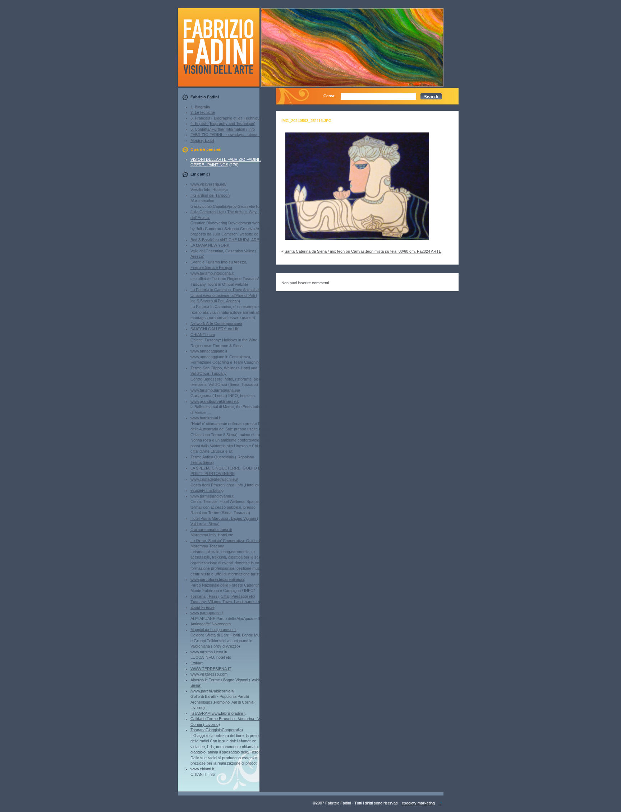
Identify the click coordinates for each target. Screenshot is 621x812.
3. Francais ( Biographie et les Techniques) (227, 118)
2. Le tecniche (202, 112)
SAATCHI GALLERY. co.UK (214, 329)
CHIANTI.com (202, 334)
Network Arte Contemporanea (216, 323)
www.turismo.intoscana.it (212, 273)
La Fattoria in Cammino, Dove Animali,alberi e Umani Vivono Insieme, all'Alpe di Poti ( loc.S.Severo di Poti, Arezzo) (229, 295)
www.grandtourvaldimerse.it (214, 401)
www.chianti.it (202, 769)
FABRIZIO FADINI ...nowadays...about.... (226, 134)
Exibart (196, 663)
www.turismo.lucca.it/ (208, 652)
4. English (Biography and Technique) (223, 123)
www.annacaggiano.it (208, 351)
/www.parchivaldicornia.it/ (212, 691)
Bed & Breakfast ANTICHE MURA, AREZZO (228, 240)
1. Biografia (200, 107)
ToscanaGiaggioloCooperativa (216, 730)
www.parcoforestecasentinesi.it (217, 579)
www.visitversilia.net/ (208, 184)
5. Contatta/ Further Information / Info (222, 129)
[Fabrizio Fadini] (224, 85)
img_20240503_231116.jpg (306, 120)
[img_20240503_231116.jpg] (357, 242)
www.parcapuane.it (207, 613)
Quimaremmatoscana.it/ (211, 529)
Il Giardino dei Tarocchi (210, 195)
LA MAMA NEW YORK (209, 245)
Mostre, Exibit (202, 140)
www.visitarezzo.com (208, 674)
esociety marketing (207, 490)
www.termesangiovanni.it (212, 496)
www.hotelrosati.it (205, 418)
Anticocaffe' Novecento (210, 624)
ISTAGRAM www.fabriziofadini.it (217, 713)
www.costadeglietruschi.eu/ (214, 479)
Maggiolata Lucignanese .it (213, 629)
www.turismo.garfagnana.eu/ (215, 390)
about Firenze (202, 607)
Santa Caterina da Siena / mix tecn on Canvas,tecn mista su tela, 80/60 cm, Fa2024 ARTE (363, 251)
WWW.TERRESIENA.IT (210, 669)
